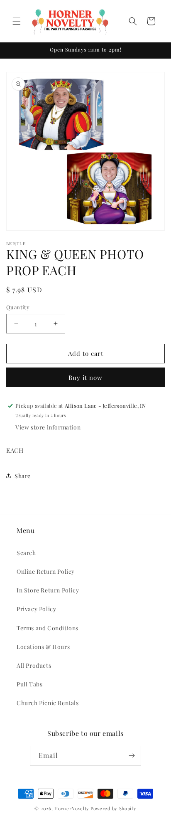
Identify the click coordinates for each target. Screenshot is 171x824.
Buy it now (85, 377)
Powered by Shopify (113, 808)
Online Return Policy (46, 571)
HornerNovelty (71, 808)
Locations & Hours (43, 647)
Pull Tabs (29, 684)
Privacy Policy (36, 609)
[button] (16, 21)
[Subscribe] (131, 755)
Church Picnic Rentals (48, 703)
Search (26, 553)
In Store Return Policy (48, 590)
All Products (34, 665)
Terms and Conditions (47, 628)
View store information (48, 427)
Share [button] (23, 476)
